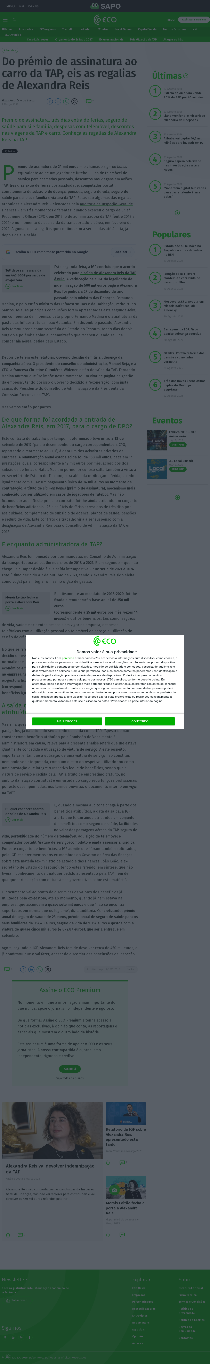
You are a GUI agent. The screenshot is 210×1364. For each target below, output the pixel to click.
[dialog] (105, 682)
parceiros (68, 658)
